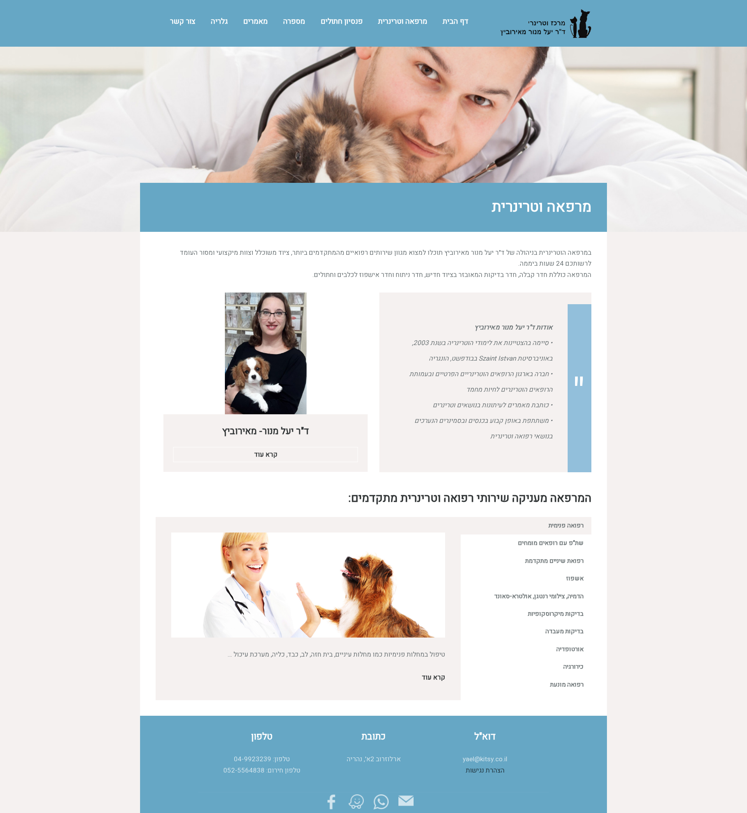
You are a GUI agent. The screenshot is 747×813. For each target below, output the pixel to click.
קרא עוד (265, 454)
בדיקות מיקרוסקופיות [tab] (556, 614)
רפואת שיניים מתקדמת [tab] (554, 561)
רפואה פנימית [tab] (566, 525)
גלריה (219, 21)
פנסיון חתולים (342, 21)
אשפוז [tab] (575, 578)
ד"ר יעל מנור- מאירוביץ (265, 431)
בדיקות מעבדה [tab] (564, 631)
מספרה (294, 21)
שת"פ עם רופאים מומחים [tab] (551, 543)
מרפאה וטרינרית (402, 21)
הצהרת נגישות (485, 770)
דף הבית (455, 21)
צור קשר (182, 21)
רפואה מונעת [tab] (567, 684)
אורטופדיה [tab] (570, 649)
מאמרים (255, 21)
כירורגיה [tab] (573, 666)
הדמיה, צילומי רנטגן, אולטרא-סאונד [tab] (539, 596)
